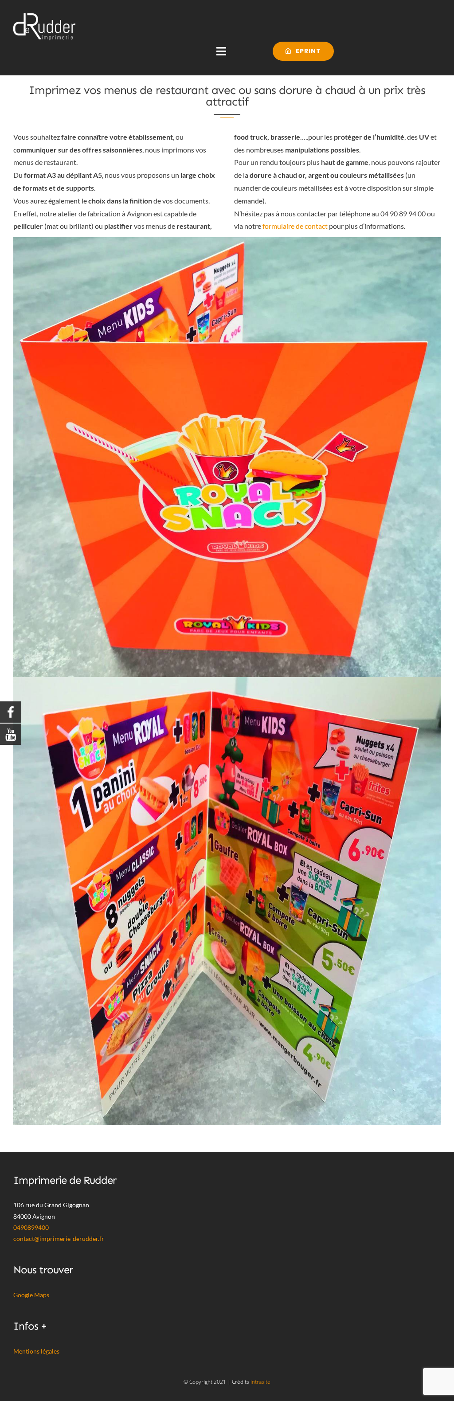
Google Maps (31, 1295)
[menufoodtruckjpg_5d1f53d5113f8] (227, 680)
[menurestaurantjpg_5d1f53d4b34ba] (227, 240)
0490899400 (31, 1227)
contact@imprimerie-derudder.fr (58, 1238)
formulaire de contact (295, 226)
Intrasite (260, 1381)
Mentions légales (36, 1351)
